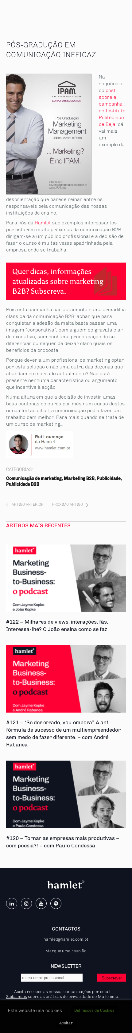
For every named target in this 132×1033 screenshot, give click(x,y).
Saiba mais (16, 996)
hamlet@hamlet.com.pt (66, 939)
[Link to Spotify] (55, 903)
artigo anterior (28, 504)
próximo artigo (67, 504)
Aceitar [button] (66, 1023)
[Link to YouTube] (41, 903)
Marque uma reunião (66, 950)
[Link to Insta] (26, 903)
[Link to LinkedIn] (11, 903)
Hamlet (43, 223)
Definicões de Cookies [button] (94, 1010)
